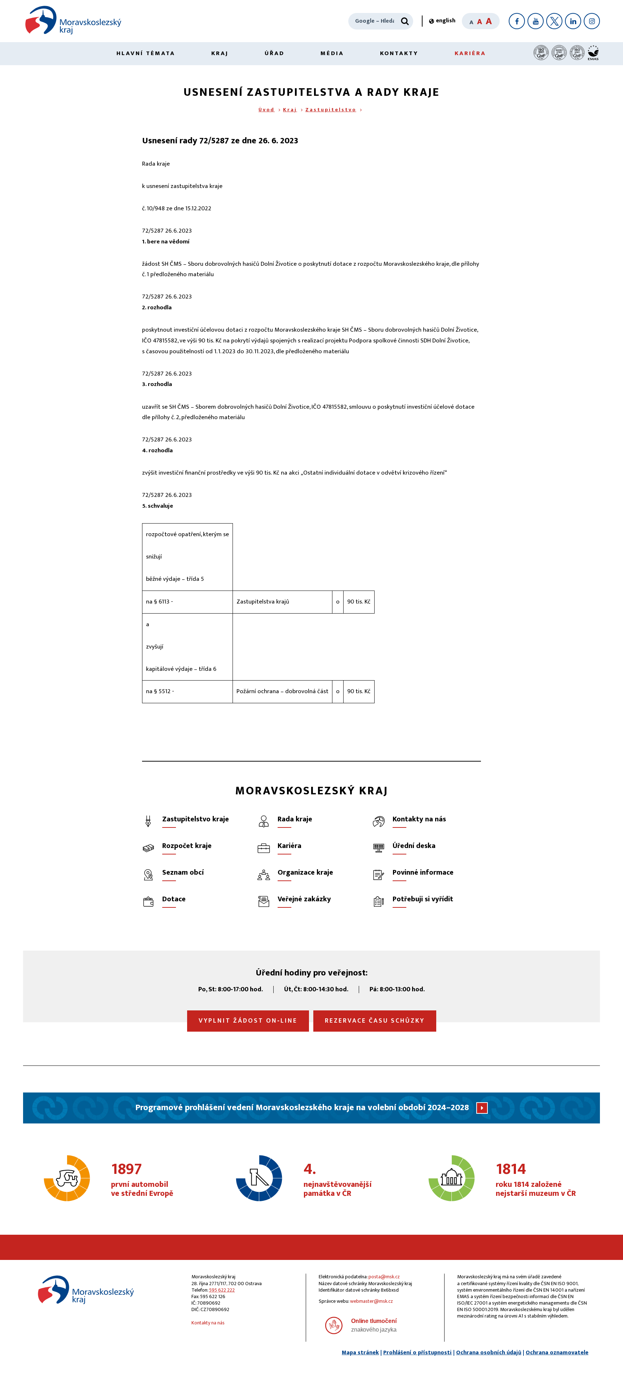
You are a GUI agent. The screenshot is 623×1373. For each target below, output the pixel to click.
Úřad (274, 53)
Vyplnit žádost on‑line (248, 1020)
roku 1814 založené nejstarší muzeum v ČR (536, 1180)
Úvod (267, 110)
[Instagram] (592, 21)
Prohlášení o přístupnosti (417, 1353)
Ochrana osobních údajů (488, 1353)
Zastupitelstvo (330, 110)
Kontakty (399, 53)
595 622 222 (222, 1290)
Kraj (220, 53)
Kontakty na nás (208, 1323)
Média (332, 53)
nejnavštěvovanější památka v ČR (338, 1180)
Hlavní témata (145, 53)
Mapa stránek (360, 1353)
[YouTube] (535, 21)
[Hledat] (405, 21)
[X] (554, 21)
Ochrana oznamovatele (557, 1353)
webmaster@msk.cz (371, 1301)
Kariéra (470, 53)
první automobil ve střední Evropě (142, 1180)
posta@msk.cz (384, 1277)
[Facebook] (517, 21)
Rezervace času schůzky (375, 1020)
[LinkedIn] (573, 21)
